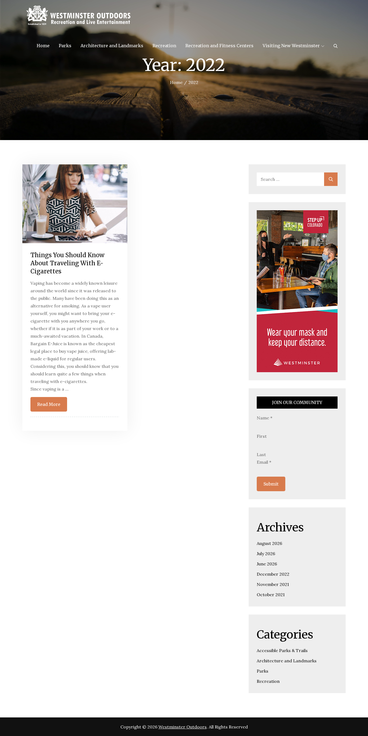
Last (261, 454)
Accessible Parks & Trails (282, 650)
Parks (65, 45)
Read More (48, 404)
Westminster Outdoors (182, 727)
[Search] (336, 45)
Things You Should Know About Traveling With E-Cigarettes (67, 263)
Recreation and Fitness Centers (219, 45)
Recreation (164, 45)
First (262, 436)
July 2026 (266, 553)
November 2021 (273, 584)
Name (264, 417)
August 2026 (269, 543)
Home (43, 45)
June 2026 (267, 564)
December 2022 (273, 574)
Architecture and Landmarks (112, 45)
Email (264, 462)
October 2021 (271, 594)
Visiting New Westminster (291, 45)
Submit (271, 484)
